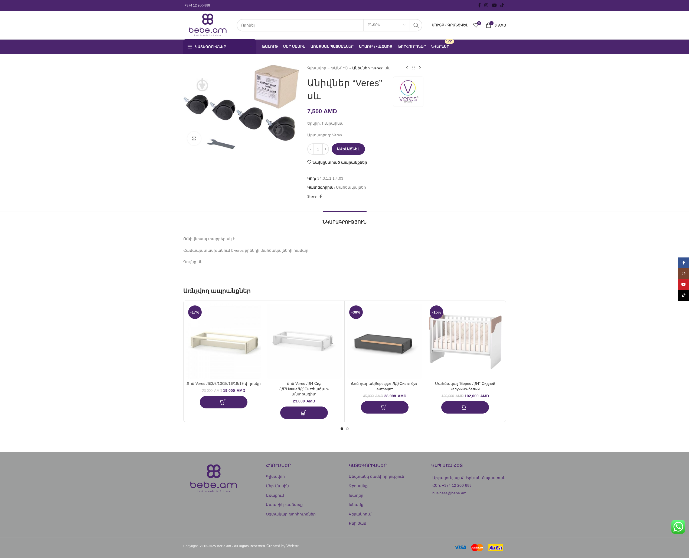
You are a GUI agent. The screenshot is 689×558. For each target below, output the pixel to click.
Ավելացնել (348, 149)
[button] (223, 402)
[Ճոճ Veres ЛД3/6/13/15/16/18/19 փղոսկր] (223, 341)
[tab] (345, 219)
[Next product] (420, 68)
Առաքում (275, 495)
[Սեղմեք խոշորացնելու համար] (194, 138)
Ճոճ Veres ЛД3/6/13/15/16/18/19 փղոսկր (224, 383)
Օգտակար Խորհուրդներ (291, 514)
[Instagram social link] (486, 5)
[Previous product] (407, 68)
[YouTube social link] (494, 5)
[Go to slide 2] (347, 428)
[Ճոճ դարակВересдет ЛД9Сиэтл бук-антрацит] (384, 341)
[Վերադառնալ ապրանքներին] (413, 68)
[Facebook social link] (479, 5)
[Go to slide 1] (342, 428)
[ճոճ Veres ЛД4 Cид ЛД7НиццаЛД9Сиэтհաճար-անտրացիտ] (304, 341)
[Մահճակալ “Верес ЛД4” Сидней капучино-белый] (465, 341)
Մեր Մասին (277, 486)
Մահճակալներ (351, 187)
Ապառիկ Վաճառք (284, 504)
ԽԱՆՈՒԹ (339, 68)
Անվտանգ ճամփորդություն (376, 476)
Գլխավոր (316, 68)
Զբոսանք (358, 486)
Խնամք (356, 504)
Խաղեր (356, 495)
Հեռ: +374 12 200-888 (452, 485)
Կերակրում (360, 514)
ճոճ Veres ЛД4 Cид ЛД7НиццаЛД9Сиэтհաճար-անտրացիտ (304, 388)
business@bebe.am (449, 493)
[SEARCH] (416, 25)
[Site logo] (207, 24)
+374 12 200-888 (197, 5)
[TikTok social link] (502, 5)
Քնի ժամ (357, 523)
